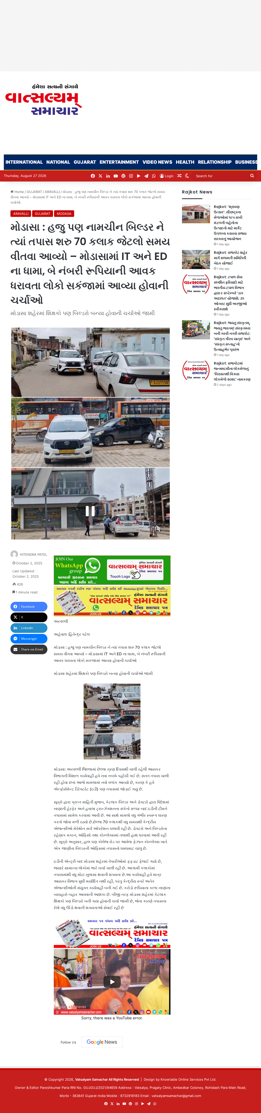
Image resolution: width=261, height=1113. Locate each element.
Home (19, 192)
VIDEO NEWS (157, 162)
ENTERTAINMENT (119, 162)
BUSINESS (246, 162)
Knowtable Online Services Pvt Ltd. (188, 1079)
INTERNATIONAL (24, 162)
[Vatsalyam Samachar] (43, 99)
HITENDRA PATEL (33, 554)
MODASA (64, 214)
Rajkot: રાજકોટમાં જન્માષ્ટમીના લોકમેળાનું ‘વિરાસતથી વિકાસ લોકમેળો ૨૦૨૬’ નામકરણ (232, 371)
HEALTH (185, 162)
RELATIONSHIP (215, 162)
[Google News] (102, 1042)
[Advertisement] (130, 35)
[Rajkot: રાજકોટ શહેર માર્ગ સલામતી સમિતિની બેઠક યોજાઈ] (196, 259)
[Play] (112, 982)
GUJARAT (85, 162)
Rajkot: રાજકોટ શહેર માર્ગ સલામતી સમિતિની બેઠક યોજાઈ (230, 258)
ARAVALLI (52, 192)
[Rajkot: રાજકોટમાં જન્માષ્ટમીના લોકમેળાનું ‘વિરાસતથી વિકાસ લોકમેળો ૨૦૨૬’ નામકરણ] (196, 370)
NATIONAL (58, 162)
